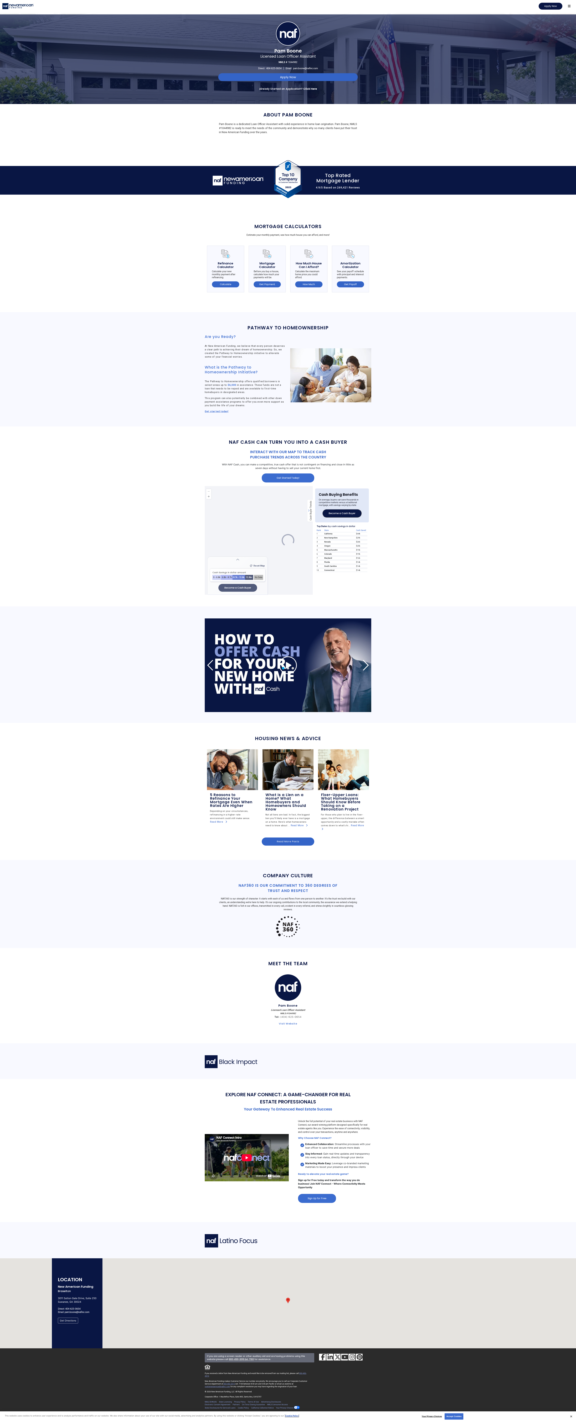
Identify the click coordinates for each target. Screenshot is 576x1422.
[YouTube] (344, 1357)
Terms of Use (253, 1402)
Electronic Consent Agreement (217, 1405)
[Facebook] (322, 1357)
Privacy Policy (240, 1402)
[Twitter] (337, 1357)
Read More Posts (288, 841)
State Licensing (225, 1402)
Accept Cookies (454, 1416)
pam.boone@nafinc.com (305, 68)
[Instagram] (351, 1357)
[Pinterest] (359, 1357)
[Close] (571, 1416)
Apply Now (550, 6)
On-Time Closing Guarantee (253, 1405)
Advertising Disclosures (271, 1402)
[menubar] (569, 6)
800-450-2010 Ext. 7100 (241, 1359)
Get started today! (217, 411)
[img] (288, 665)
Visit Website (288, 1023)
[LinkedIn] (329, 1357)
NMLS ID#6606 (211, 1402)
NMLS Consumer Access (277, 1405)
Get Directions (68, 1320)
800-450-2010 (229, 1384)
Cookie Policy (243, 1408)
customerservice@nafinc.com (217, 1387)
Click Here (310, 89)
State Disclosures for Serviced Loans (220, 1408)
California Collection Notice (262, 1408)
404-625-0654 (274, 68)
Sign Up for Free (317, 1198)
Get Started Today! (288, 478)
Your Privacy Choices (285, 1408)
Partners (236, 1405)
